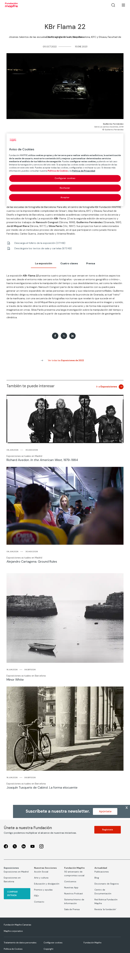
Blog (96, 877)
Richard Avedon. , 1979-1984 (42, 460)
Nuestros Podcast (73, 893)
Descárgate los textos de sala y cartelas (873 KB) (43, 248)
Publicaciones (101, 871)
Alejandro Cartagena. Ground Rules (31, 561)
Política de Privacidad (83, 170)
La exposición (43, 263)
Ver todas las (66, 360)
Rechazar (65, 188)
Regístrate (107, 829)
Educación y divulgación (46, 883)
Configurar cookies (53, 942)
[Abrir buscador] (113, 5)
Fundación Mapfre (92, 942)
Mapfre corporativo (13, 931)
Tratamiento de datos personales (20, 942)
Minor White (15, 679)
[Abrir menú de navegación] (121, 5)
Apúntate (105, 811)
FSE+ (36, 895)
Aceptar (65, 197)
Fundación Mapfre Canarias (17, 924)
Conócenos (70, 881)
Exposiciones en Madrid (16, 871)
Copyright (48, 949)
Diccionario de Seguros (106, 883)
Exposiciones (11, 867)
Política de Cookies (13, 949)
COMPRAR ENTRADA (12, 893)
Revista (105, 909)
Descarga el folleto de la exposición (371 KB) (39, 243)
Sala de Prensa (72, 909)
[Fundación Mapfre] (11, 5)
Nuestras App (71, 887)
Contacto (39, 901)
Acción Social (41, 871)
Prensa (90, 263)
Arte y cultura (41, 877)
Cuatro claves (69, 263)
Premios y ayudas (43, 889)
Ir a (106, 386)
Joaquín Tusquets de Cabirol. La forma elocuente (42, 787)
